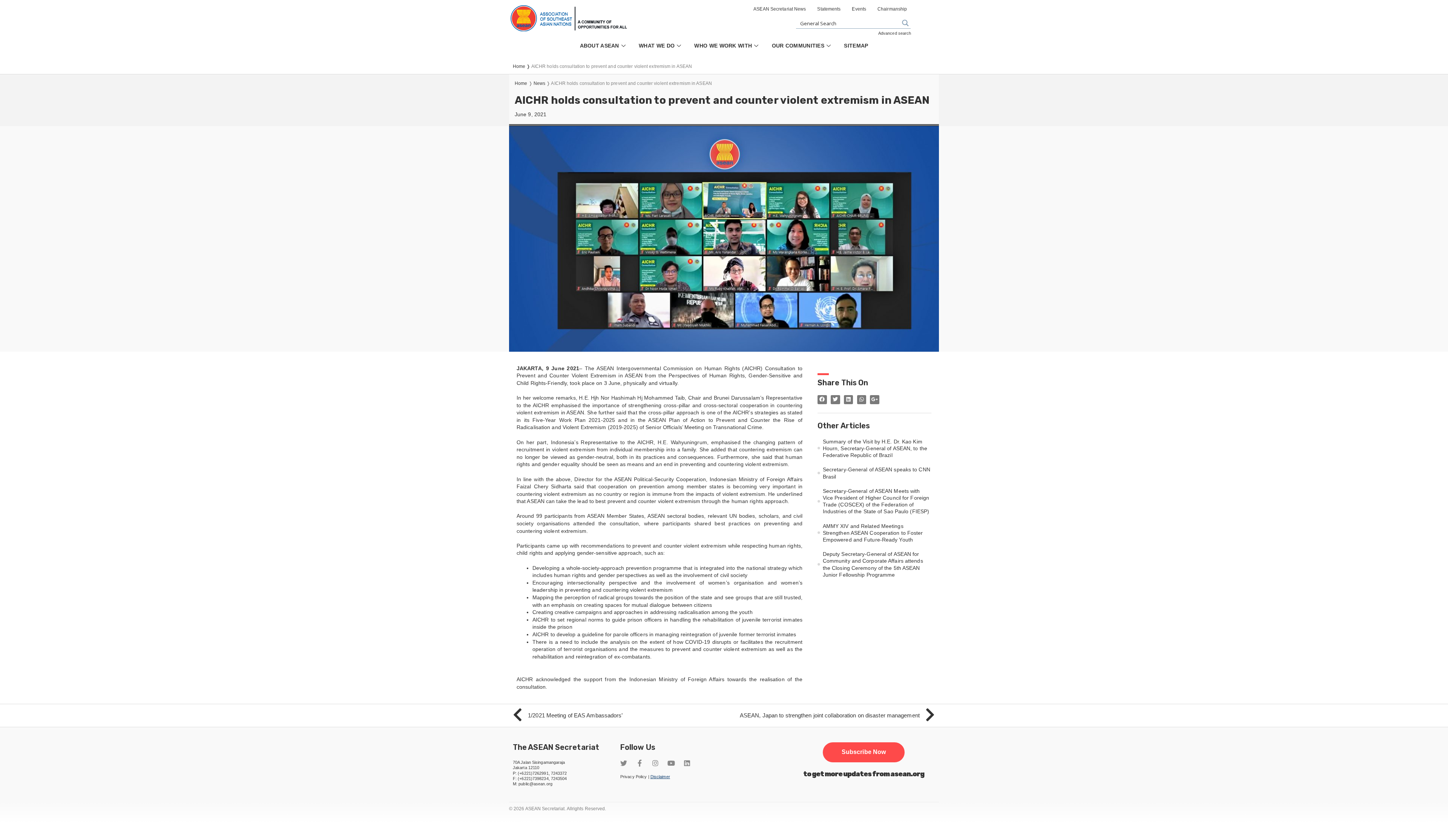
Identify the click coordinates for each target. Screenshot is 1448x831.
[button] (864, 752)
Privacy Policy (633, 776)
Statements (829, 9)
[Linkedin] (687, 763)
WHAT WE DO (657, 46)
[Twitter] (623, 763)
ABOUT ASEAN (599, 46)
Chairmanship (892, 9)
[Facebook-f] (639, 763)
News (539, 83)
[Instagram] (655, 763)
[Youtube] (671, 763)
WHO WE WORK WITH (723, 46)
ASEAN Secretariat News (779, 9)
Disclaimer (660, 776)
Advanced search (894, 33)
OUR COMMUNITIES (798, 46)
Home (521, 83)
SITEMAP (856, 46)
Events (859, 9)
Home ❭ (522, 66)
